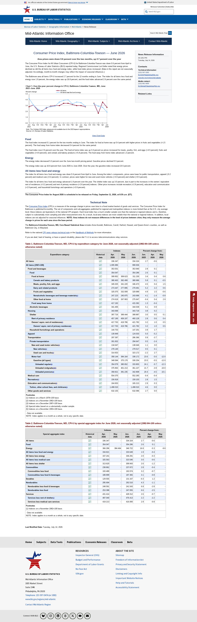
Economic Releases (96, 542)
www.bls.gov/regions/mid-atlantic (149, 78)
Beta (129, 542)
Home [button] (27, 19)
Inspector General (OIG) (87, 555)
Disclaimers (121, 568)
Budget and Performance (88, 559)
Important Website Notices (129, 578)
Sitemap (120, 555)
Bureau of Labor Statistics (35, 26)
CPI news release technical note (56, 232)
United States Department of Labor (160, 2)
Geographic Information (59, 26)
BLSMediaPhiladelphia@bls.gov (149, 86)
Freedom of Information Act (130, 559)
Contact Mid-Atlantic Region (38, 604)
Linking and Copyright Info (129, 573)
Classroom (117, 542)
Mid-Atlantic (77, 26)
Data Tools (56, 542)
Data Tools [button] (54, 19)
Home (28, 542)
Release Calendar (158, 7)
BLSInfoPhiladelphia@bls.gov (148, 75)
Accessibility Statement (127, 587)
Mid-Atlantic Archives (128, 41)
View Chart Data (98, 135)
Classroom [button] (111, 19)
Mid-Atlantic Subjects (98, 41)
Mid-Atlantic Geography (67, 41)
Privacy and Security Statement (131, 564)
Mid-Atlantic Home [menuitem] (38, 41)
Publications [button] (71, 19)
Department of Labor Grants (90, 564)
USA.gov (80, 573)
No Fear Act (81, 568)
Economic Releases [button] (91, 19)
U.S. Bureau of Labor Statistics (51, 9)
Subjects (41, 542)
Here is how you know (76, 2)
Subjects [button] (39, 19)
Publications (74, 542)
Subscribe (170, 7)
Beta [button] (123, 19)
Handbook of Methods (85, 232)
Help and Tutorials (125, 582)
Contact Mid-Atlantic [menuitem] (158, 41)
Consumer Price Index (38, 206)
